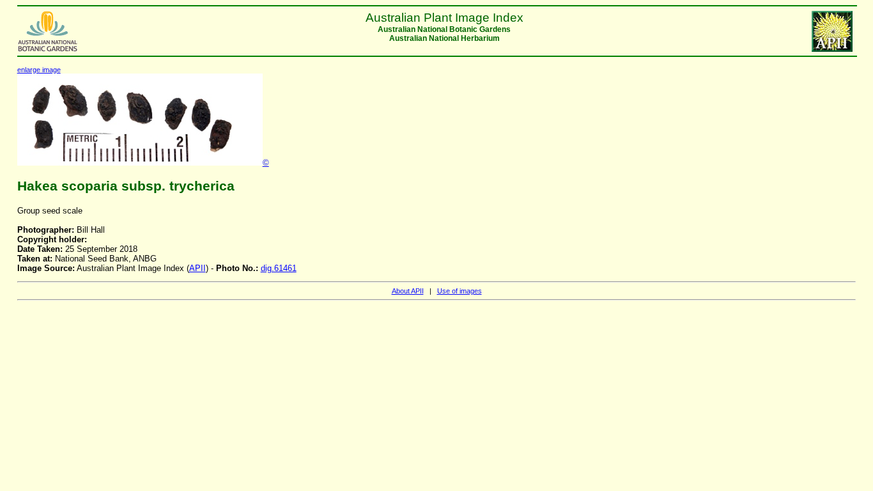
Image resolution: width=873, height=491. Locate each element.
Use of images (459, 291)
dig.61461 (279, 268)
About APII (408, 291)
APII (197, 268)
